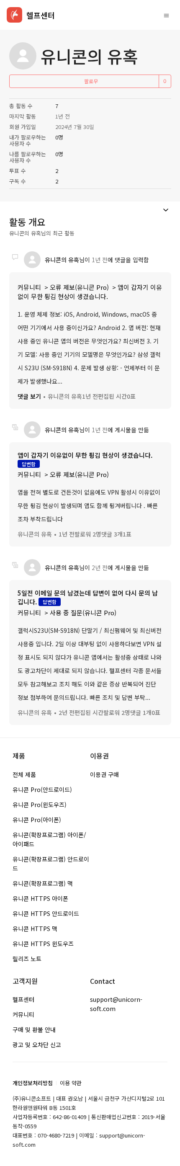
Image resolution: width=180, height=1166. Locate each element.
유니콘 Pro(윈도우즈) (40, 804)
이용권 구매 (104, 774)
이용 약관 (71, 1083)
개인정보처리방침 (33, 1083)
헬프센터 (23, 999)
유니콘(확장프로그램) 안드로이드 (51, 863)
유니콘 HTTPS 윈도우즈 (43, 943)
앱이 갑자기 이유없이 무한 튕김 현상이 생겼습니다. (90, 292)
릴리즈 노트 (27, 958)
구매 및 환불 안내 (34, 1029)
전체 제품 (24, 774)
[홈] (14, 15)
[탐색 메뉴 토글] (166, 15)
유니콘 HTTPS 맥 (35, 928)
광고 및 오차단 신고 (37, 1044)
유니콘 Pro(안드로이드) (42, 789)
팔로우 (91, 81)
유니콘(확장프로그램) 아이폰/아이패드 (49, 839)
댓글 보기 (29, 396)
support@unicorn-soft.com (116, 1004)
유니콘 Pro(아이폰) (37, 819)
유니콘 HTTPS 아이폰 (40, 898)
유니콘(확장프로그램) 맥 (43, 883)
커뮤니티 (29, 287)
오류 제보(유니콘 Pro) (79, 287)
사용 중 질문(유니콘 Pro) (83, 612)
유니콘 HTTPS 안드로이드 (46, 913)
